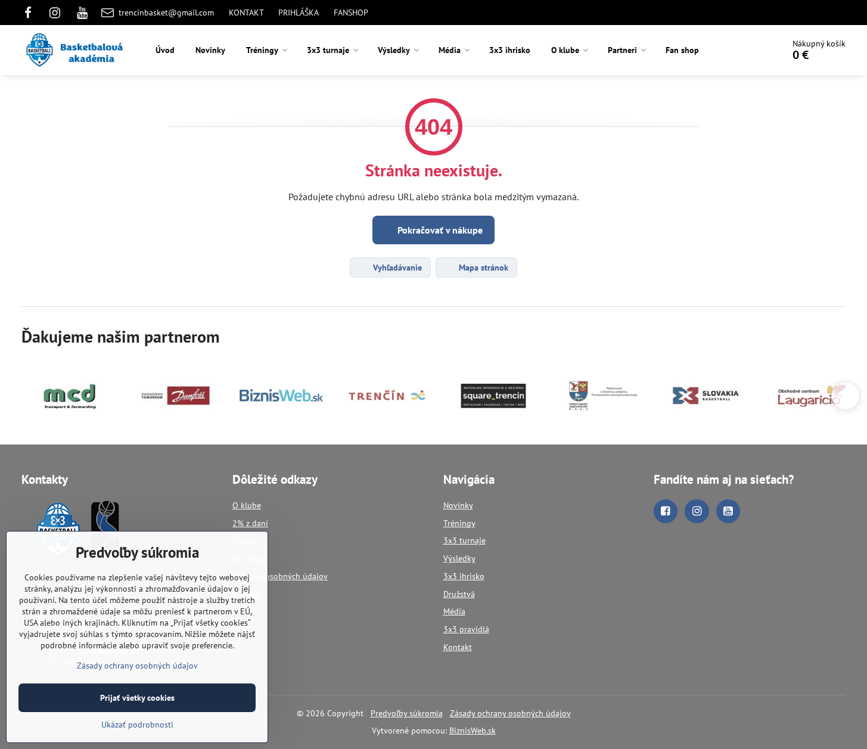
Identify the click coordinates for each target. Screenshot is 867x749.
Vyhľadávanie (396, 267)
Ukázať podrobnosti (137, 724)
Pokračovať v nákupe (439, 230)
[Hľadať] (741, 50)
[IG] (55, 12)
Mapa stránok (482, 267)
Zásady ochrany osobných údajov (510, 713)
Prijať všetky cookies (137, 697)
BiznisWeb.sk (472, 730)
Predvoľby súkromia (407, 713)
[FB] (31, 12)
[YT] (82, 12)
